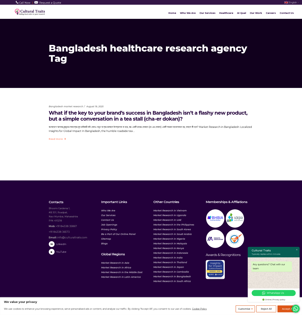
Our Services (108, 215)
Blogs (104, 243)
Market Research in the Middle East (122, 272)
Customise (244, 308)
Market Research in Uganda (169, 215)
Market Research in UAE (167, 220)
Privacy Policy (109, 229)
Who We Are (108, 210)
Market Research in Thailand (170, 262)
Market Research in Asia (115, 262)
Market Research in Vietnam (170, 210)
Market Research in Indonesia (170, 253)
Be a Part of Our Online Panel (118, 234)
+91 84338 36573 (59, 231)
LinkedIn (58, 244)
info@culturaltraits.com (68, 237)
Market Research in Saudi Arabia (172, 234)
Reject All (266, 308)
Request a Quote (50, 2)
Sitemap (106, 238)
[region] (151, 306)
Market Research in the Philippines (173, 224)
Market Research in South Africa (172, 281)
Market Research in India (168, 257)
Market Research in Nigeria (169, 238)
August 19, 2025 (94, 106)
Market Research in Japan (168, 267)
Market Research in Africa (116, 267)
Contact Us (107, 220)
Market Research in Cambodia (171, 271)
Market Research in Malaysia (170, 243)
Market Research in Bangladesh (172, 276)
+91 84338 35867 (63, 226)
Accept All (288, 308)
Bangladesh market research (66, 106)
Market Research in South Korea (172, 229)
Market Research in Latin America (121, 277)
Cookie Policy (199, 308)
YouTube (58, 251)
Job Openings (109, 224)
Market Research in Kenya (168, 248)
